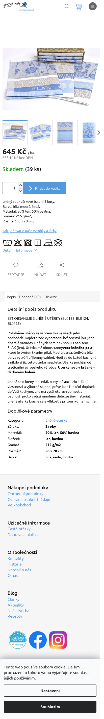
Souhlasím (50, 706)
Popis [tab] (11, 296)
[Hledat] (66, 6)
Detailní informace (17, 250)
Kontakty (16, 558)
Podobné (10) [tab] (30, 296)
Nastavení (50, 690)
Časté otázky (19, 528)
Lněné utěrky (56, 420)
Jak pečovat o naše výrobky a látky (30, 230)
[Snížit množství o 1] (20, 191)
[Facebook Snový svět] (38, 640)
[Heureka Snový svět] (18, 640)
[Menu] (93, 6)
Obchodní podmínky (25, 493)
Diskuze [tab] (50, 296)
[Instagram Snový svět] (58, 640)
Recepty (15, 615)
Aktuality (16, 604)
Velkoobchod (19, 504)
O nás (13, 575)
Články (13, 599)
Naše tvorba (18, 610)
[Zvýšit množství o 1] (20, 185)
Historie (15, 563)
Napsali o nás (19, 569)
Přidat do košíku (48, 188)
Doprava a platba (23, 534)
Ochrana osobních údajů (29, 499)
